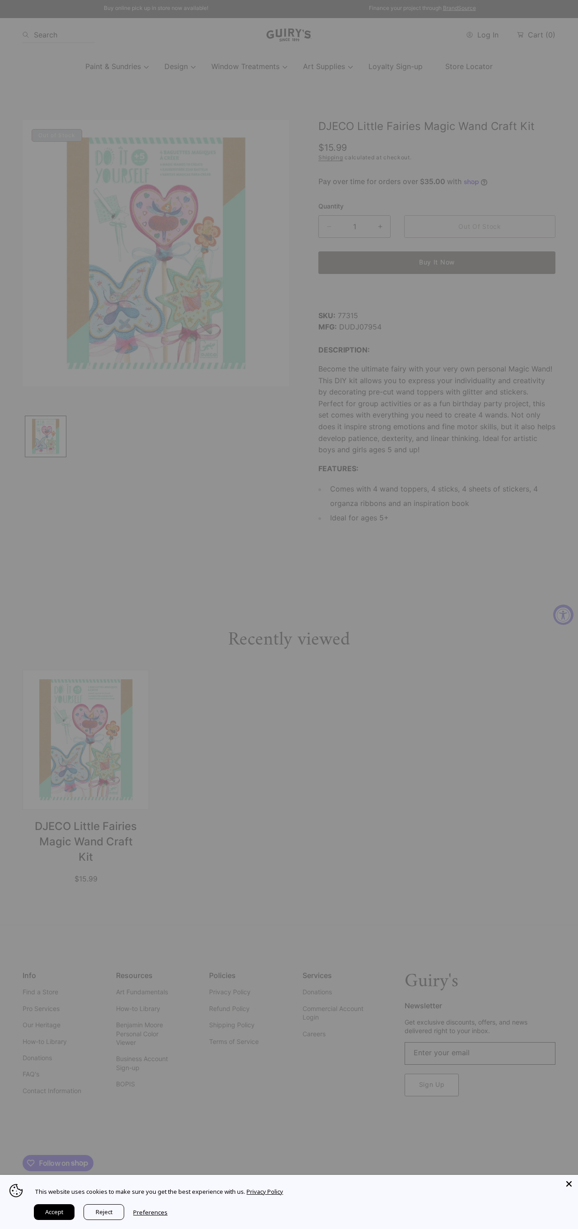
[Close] (568, 1183)
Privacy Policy (265, 1191)
